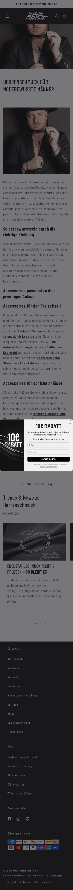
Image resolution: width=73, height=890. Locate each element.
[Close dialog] (70, 421)
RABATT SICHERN (48, 459)
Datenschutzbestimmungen (48, 467)
